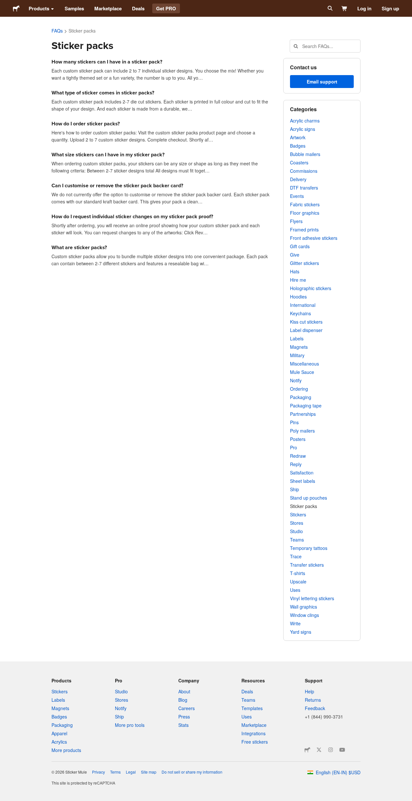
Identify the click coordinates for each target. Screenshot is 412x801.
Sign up (390, 8)
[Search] (329, 8)
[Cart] (344, 8)
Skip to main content (4, 4)
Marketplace (108, 8)
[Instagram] (330, 750)
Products (39, 8)
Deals (138, 8)
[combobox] (325, 46)
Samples (74, 8)
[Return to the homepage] (16, 8)
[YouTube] (342, 750)
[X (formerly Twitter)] (319, 750)
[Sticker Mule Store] (307, 750)
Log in (364, 8)
